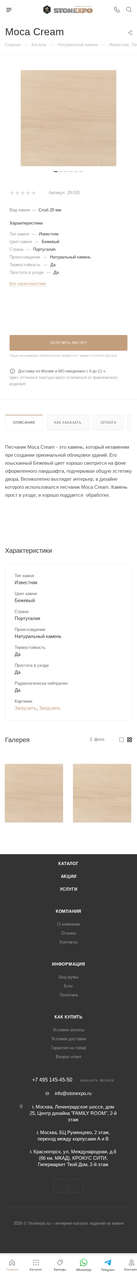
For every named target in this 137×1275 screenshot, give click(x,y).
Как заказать (68, 422)
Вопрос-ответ (69, 1056)
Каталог (68, 863)
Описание (24, 422)
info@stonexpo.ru (73, 1093)
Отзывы (68, 933)
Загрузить (25, 708)
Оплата (108, 422)
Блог (68, 986)
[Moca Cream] (34, 793)
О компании (68, 924)
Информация (68, 964)
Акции (68, 876)
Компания (68, 911)
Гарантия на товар (68, 1047)
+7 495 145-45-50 (52, 1080)
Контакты (68, 942)
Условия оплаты (68, 1029)
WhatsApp (76, 1186)
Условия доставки (68, 1038)
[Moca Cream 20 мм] (68, 118)
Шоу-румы (68, 977)
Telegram (60, 1186)
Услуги (68, 889)
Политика (69, 995)
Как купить (68, 1017)
